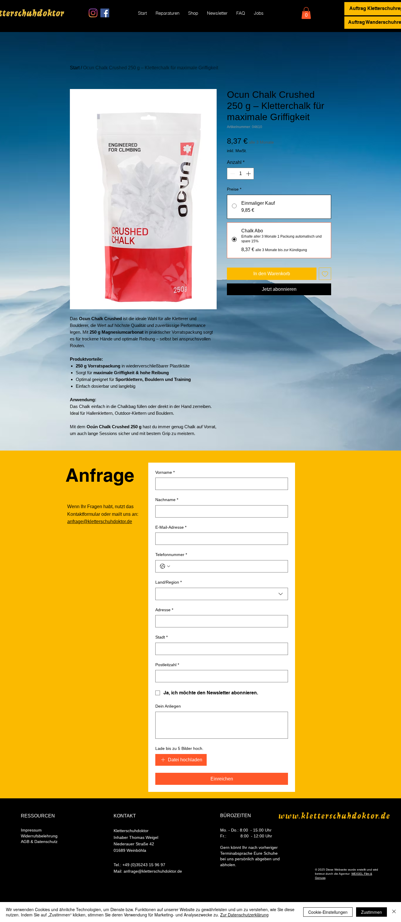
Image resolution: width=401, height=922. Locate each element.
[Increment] (249, 173)
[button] (306, 13)
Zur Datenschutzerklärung (244, 915)
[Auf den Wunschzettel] (325, 274)
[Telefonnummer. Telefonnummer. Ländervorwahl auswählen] (165, 566)
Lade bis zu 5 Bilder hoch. (179, 748)
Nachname (166, 499)
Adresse (164, 609)
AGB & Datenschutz (39, 841)
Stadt (161, 637)
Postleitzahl (167, 664)
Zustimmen (371, 912)
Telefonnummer (171, 554)
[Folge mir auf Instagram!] (93, 13)
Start (75, 67)
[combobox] (222, 594)
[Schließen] (393, 912)
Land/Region (168, 582)
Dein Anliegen (168, 706)
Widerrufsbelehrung (39, 836)
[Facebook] (104, 13)
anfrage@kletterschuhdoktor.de (99, 521)
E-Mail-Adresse (170, 527)
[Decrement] (232, 173)
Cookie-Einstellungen (328, 912)
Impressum (31, 830)
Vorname (165, 472)
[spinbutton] (240, 173)
